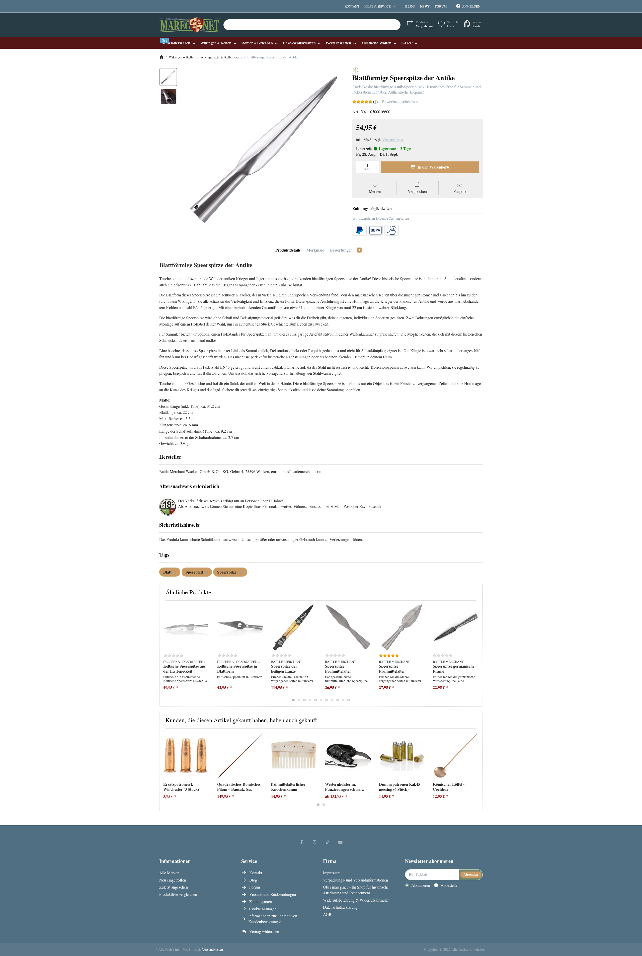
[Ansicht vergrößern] (263, 149)
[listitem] (263, 149)
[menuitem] (178, 43)
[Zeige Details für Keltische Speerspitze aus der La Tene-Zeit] (186, 627)
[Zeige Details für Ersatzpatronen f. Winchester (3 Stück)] (186, 755)
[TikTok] (327, 841)
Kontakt (352, 6)
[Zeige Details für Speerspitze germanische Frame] (456, 627)
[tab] (287, 250)
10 (343, 700)
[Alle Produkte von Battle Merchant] (355, 70)
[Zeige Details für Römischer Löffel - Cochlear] (456, 755)
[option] (168, 77)
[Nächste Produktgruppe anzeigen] (477, 654)
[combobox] (311, 24)
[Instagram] (314, 841)
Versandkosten (392, 139)
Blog (410, 6)
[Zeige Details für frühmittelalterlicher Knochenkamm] (294, 755)
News (425, 6)
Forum (441, 6)
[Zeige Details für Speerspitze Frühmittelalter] (348, 627)
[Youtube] (340, 841)
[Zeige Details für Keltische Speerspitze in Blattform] (240, 627)
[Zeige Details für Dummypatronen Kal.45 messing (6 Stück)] (402, 755)
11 (348, 700)
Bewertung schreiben (400, 101)
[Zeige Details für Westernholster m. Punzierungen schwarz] (348, 755)
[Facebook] (301, 841)
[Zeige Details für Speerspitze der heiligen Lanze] (294, 627)
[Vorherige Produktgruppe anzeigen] (165, 654)
